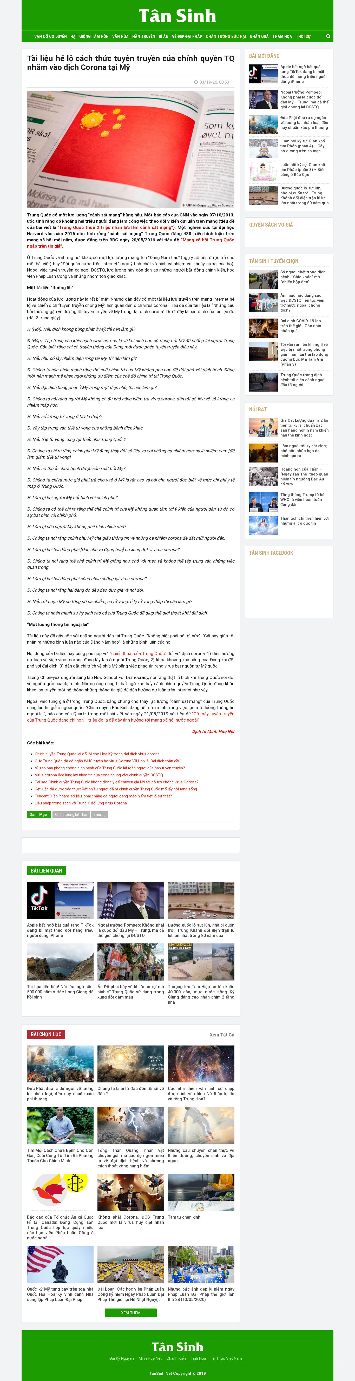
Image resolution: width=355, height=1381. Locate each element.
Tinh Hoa (198, 1358)
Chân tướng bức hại (226, 36)
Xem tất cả (222, 1035)
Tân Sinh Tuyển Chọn (273, 261)
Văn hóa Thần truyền (133, 36)
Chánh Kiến (176, 1358)
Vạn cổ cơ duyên (50, 36)
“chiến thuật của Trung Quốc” (138, 653)
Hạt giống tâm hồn (89, 36)
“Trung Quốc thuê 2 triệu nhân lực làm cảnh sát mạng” (115, 227)
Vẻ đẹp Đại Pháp (187, 36)
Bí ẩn (163, 36)
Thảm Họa (282, 36)
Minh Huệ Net (150, 1358)
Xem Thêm (131, 1313)
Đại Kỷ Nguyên (121, 1358)
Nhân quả (259, 36)
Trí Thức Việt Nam (226, 1358)
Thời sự (303, 36)
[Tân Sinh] (177, 14)
